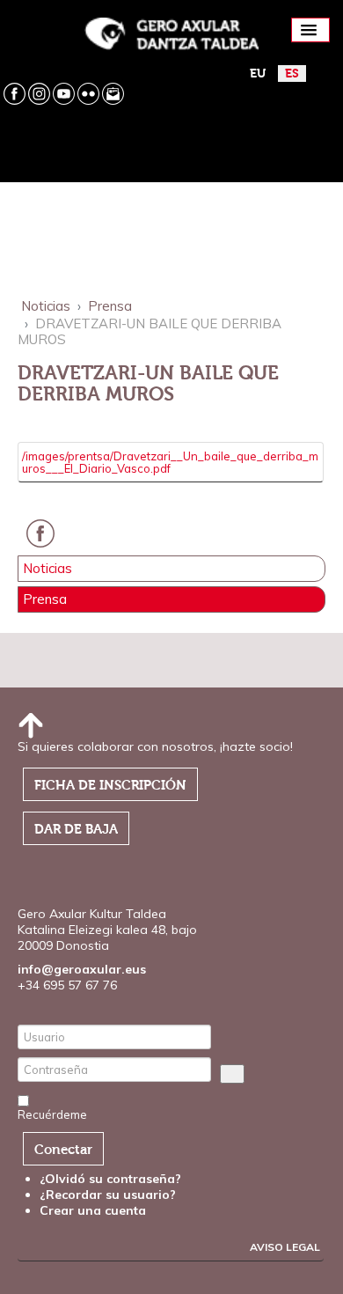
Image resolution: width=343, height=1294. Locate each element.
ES (292, 73)
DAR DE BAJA (76, 829)
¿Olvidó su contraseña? (110, 1179)
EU (258, 73)
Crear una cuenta (95, 1210)
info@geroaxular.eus (82, 969)
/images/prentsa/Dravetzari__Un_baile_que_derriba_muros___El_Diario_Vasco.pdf (170, 462)
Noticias (47, 569)
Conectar (63, 1150)
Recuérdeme (52, 1114)
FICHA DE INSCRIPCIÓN (110, 785)
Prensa (45, 599)
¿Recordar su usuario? (108, 1194)
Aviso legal (285, 1247)
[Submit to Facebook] (44, 542)
